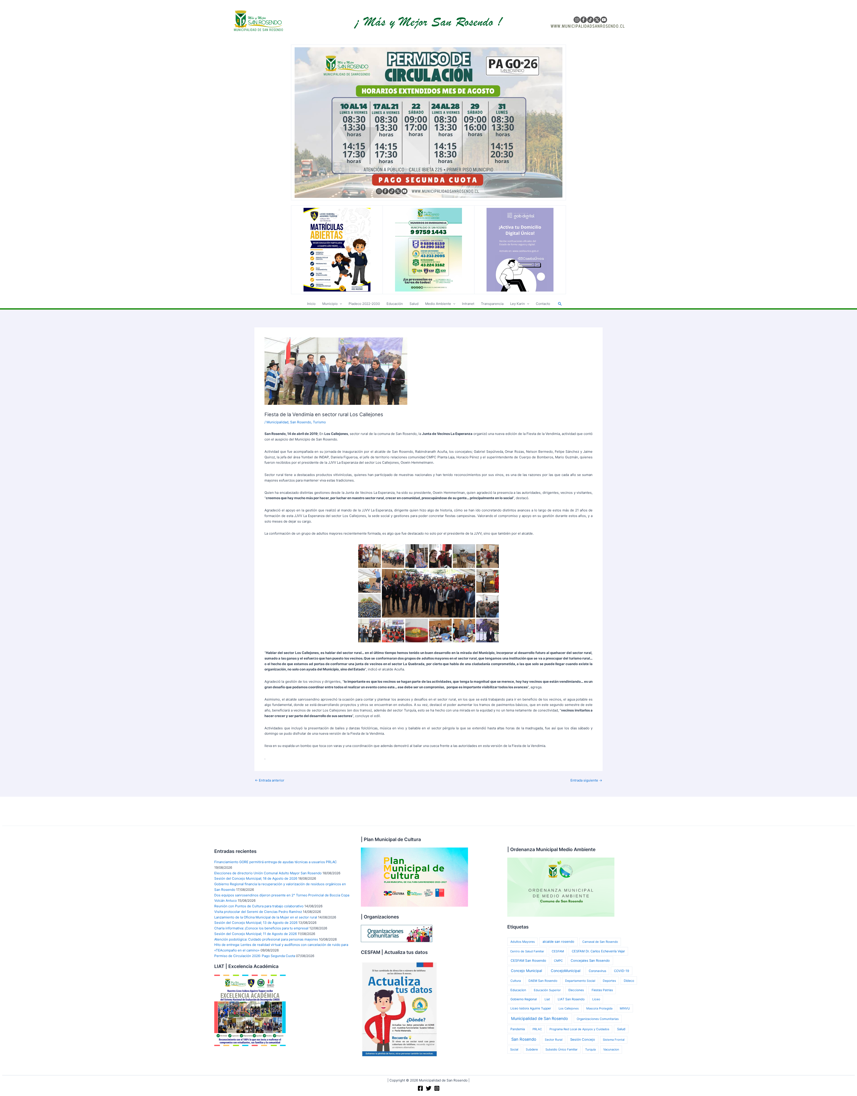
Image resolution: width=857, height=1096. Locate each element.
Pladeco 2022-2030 (364, 304)
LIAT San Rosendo (571, 999)
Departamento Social (580, 980)
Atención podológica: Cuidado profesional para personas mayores (266, 939)
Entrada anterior (269, 780)
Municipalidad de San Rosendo (539, 1018)
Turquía (590, 1049)
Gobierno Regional (523, 999)
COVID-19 (621, 971)
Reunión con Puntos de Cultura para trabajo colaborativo (259, 906)
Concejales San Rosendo (590, 961)
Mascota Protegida (599, 1008)
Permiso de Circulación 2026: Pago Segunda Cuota (254, 956)
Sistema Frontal (613, 1039)
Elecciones (576, 990)
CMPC (558, 960)
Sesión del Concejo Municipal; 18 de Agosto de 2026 (255, 878)
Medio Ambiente (438, 304)
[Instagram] (437, 1088)
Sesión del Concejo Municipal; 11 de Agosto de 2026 (255, 934)
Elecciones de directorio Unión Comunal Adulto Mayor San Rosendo (268, 873)
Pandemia (517, 1029)
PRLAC (537, 1029)
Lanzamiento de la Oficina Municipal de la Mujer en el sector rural (265, 917)
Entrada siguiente (586, 780)
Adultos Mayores (522, 941)
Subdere (532, 1049)
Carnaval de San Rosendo (600, 941)
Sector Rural (553, 1039)
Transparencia (492, 304)
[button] (340, 303)
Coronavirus (597, 971)
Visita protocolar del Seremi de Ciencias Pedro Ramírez (258, 912)
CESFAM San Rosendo (528, 961)
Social (514, 1049)
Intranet (468, 304)
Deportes (609, 980)
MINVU (625, 1008)
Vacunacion (611, 1049)
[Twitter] (428, 1088)
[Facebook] (420, 1088)
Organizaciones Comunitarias (598, 1019)
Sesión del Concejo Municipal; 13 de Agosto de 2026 (255, 922)
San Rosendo (300, 422)
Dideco (629, 980)
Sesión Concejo (582, 1040)
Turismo (319, 422)
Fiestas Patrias (602, 990)
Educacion (518, 990)
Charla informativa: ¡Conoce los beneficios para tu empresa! (261, 928)
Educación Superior (547, 990)
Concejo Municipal (526, 970)
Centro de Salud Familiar (527, 951)
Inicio (311, 304)
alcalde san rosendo (558, 942)
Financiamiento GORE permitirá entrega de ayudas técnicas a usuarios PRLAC (275, 862)
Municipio (330, 304)
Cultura (515, 980)
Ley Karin (517, 304)
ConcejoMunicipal (565, 971)
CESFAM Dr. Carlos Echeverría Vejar (598, 951)
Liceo (596, 999)
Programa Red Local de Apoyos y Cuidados (579, 1029)
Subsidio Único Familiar (561, 1049)
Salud (414, 304)
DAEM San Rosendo (542, 980)
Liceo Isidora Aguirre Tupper (530, 1008)
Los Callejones (569, 1008)
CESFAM (558, 951)
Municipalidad (277, 422)
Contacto (543, 304)
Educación (395, 304)
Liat (547, 999)
